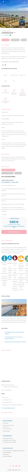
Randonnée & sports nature (8, 170)
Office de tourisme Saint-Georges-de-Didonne (15, 341)
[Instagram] (13, 466)
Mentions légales (8, 456)
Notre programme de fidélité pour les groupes (14, 450)
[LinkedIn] (19, 466)
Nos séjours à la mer (8, 438)
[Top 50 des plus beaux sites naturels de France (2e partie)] (14, 311)
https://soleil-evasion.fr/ (8, 408)
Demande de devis (14, 232)
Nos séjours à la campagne (10, 442)
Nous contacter (6, 431)
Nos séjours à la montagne (10, 440)
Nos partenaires (7, 452)
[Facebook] (10, 466)
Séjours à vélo (18, 173)
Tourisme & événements (7, 173)
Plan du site (6, 454)
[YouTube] (16, 466)
